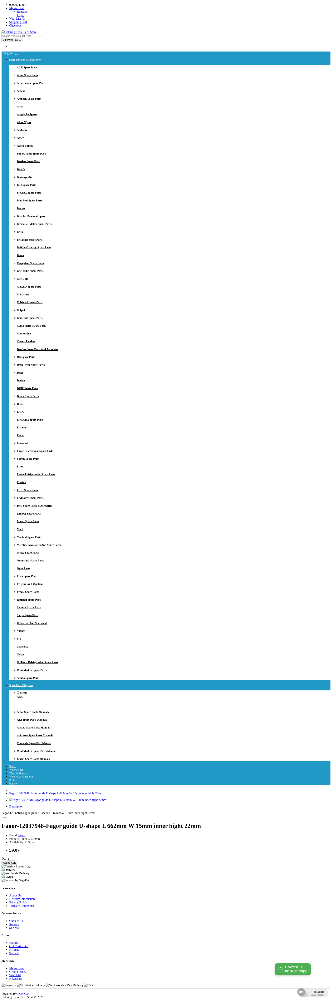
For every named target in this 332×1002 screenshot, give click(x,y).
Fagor (21, 835)
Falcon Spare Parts (28, 458)
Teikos (20, 654)
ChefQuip (22, 278)
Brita (20, 231)
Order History (17, 971)
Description (16, 806)
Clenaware (23, 294)
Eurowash (22, 443)
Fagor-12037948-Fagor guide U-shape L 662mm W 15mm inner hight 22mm (56, 793)
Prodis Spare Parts (28, 591)
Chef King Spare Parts (30, 270)
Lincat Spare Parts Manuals (33, 759)
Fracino (21, 482)
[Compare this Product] (6, 817)
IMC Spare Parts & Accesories (34, 505)
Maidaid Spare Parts (29, 537)
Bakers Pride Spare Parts (31, 153)
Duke (20, 404)
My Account (16, 968)
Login (20, 15)
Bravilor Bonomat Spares (31, 216)
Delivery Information (22, 899)
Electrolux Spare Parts (30, 419)
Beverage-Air (24, 177)
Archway (22, 130)
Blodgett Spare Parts (29, 192)
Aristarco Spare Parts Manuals (35, 735)
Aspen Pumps (25, 145)
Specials (14, 953)
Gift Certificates (18, 946)
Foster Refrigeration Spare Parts (36, 474)
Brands (13, 942)
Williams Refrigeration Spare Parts (37, 662)
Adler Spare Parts (27, 75)
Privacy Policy (18, 902)
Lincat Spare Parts (28, 521)
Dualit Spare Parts (28, 396)
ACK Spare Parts (27, 67)
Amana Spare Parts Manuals (34, 727)
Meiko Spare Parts (28, 552)
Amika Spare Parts (28, 678)
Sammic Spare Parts (29, 607)
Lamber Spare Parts (29, 513)
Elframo (22, 427)
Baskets (13, 780)
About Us (15, 895)
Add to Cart (9, 862)
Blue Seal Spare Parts (29, 200)
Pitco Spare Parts (27, 576)
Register (22, 11)
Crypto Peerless (26, 341)
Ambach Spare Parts (29, 98)
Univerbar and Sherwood (32, 623)
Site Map (14, 927)
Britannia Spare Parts (29, 239)
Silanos (21, 630)
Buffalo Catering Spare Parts (34, 247)
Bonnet (21, 208)
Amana (21, 91)
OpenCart (23, 993)
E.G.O (20, 411)
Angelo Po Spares (27, 114)
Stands (12, 766)
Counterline (24, 333)
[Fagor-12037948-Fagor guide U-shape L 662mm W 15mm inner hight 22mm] (57, 800)
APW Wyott (24, 122)
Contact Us (16, 920)
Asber (20, 137)
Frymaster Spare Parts (30, 497)
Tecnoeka (22, 646)
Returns (14, 924)
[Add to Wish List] (3, 817)
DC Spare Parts (26, 357)
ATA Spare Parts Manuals (32, 719)
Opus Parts (23, 568)
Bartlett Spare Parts (28, 161)
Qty (4, 858)
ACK (20, 697)
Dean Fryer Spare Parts (31, 364)
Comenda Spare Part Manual (34, 743)
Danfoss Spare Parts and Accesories (37, 349)
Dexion (21, 380)
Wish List (15, 975)
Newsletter (15, 978)
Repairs (13, 783)
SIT (19, 638)
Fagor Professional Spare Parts (35, 451)
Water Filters (16, 769)
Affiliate (14, 949)
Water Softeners (18, 773)
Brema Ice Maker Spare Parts (34, 224)
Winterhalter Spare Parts (31, 670)
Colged (21, 310)
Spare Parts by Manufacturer (25, 59)
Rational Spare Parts (29, 599)
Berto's (21, 169)
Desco (20, 372)
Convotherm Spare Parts (31, 325)
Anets (20, 106)
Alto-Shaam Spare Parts (31, 83)
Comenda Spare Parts (29, 318)
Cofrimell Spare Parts (29, 302)
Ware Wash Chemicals (21, 776)
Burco (20, 255)
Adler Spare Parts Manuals (33, 712)
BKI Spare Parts (26, 185)
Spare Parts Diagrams (21, 685)
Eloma (20, 435)
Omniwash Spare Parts (30, 560)
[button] (312, 1000)
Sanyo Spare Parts (27, 615)
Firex (20, 466)
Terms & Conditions (21, 905)
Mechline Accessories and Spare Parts (39, 545)
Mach (20, 529)
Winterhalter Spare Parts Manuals (37, 751)
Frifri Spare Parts (27, 490)
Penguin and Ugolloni (30, 584)
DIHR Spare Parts (27, 388)
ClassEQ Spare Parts (29, 286)
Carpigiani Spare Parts (30, 263)
